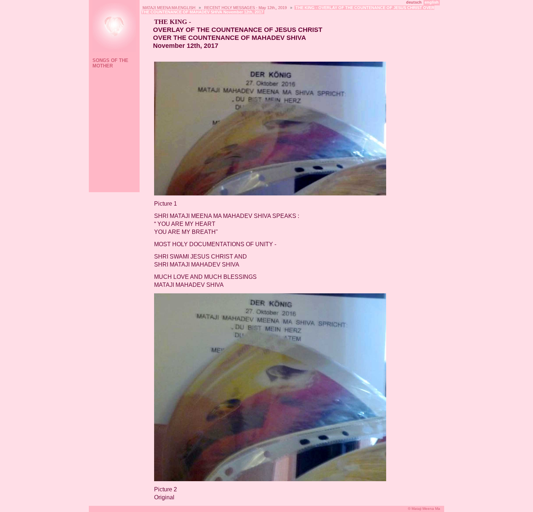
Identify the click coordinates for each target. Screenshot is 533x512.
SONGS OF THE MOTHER (110, 63)
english (432, 2)
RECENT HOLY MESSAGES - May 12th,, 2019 (245, 7)
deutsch (414, 2)
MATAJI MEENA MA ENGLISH (168, 7)
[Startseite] (113, 27)
